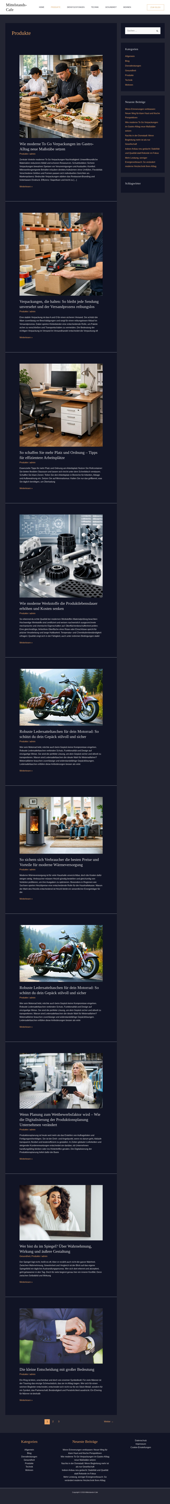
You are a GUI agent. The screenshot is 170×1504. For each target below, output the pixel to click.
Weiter (108, 1421)
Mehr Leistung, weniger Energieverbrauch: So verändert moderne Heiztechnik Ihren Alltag (140, 162)
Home (41, 7)
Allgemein (130, 56)
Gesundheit (111, 7)
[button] (155, 7)
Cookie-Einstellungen (141, 1447)
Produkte (55, 7)
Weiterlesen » (26, 186)
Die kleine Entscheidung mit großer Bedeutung (57, 1369)
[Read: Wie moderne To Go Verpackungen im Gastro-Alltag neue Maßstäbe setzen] (61, 96)
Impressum (141, 1444)
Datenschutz (141, 1440)
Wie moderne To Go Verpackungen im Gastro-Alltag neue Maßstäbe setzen (141, 126)
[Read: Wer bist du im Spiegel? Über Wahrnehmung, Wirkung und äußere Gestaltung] (61, 1212)
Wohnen (127, 7)
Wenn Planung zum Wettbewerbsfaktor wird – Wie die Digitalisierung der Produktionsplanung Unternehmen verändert (60, 1119)
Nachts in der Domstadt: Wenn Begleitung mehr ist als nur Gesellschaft (139, 139)
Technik (95, 7)
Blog (127, 61)
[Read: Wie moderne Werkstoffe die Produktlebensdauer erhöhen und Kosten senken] (61, 556)
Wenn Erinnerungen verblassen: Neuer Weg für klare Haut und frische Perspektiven (142, 113)
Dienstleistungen (75, 7)
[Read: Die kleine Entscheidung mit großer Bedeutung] (61, 1336)
